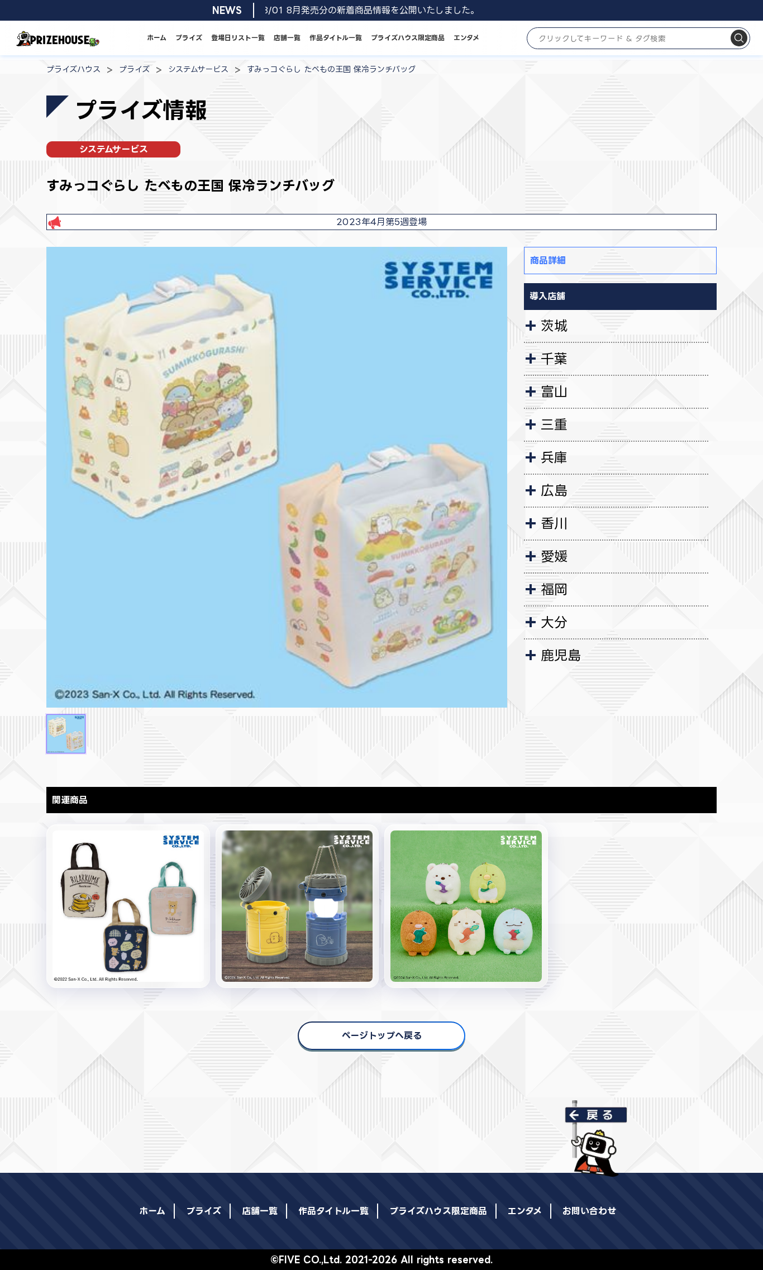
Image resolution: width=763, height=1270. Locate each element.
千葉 (554, 358)
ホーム (156, 37)
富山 (554, 391)
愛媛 (554, 556)
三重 (554, 424)
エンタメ (466, 37)
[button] (65, 733)
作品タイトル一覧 (335, 37)
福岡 (554, 589)
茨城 (554, 325)
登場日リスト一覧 (238, 37)
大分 (554, 622)
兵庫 (554, 457)
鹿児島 (561, 655)
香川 (554, 523)
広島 (554, 490)
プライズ (188, 37)
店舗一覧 (287, 37)
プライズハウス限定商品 (408, 37)
